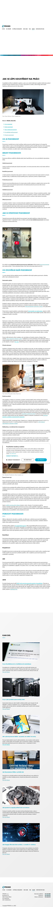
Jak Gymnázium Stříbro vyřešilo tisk (13, 772)
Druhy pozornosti (9, 127)
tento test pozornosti (44, 264)
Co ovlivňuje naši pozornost (11, 132)
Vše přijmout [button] (41, 459)
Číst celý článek (6, 672)
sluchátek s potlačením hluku (28, 413)
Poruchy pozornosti (9, 135)
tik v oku (17, 341)
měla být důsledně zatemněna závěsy (33, 306)
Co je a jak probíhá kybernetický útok (13, 699)
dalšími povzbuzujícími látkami (13, 505)
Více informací (13, 453)
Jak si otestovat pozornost (11, 129)
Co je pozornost (8, 124)
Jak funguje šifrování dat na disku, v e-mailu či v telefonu (19, 844)
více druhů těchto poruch (20, 525)
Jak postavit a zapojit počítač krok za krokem (15, 807)
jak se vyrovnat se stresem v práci (14, 338)
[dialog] (26, 453)
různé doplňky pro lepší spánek (35, 311)
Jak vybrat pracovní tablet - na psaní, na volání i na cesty (19, 736)
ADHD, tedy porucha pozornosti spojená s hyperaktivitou (29, 583)
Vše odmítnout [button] (28, 459)
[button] (26, 455)
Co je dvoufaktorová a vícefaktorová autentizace (16, 664)
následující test (13, 589)
